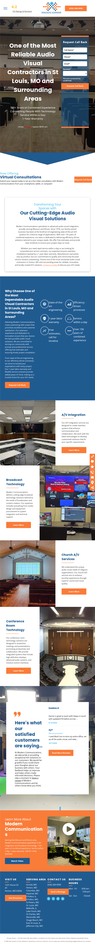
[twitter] (53, 899)
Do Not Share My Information (27, 938)
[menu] (5, 8)
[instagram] (58, 899)
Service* (67, 69)
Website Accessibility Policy (79, 938)
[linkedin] (62, 899)
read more (82, 719)
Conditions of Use (44, 938)
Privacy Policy (11, 938)
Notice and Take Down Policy (60, 938)
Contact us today (50, 265)
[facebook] (48, 899)
